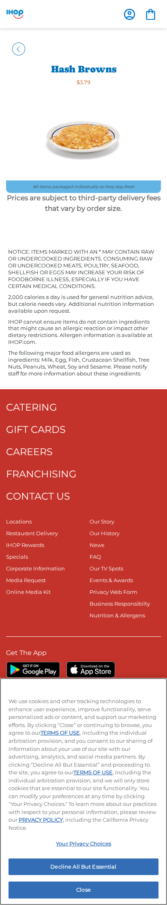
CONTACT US (38, 496)
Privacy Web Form (113, 592)
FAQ (95, 556)
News (97, 545)
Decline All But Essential (83, 866)
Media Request (26, 580)
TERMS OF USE (60, 732)
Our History (105, 533)
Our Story (102, 521)
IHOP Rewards (25, 545)
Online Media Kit (28, 592)
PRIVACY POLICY (41, 819)
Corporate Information (35, 568)
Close (83, 889)
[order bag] (150, 13)
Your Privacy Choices (83, 843)
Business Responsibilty (120, 603)
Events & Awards (111, 580)
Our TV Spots (106, 568)
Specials (17, 556)
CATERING (31, 407)
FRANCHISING (41, 474)
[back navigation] (18, 48)
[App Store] (90, 669)
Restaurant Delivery (32, 533)
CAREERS (29, 452)
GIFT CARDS (36, 429)
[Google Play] (33, 669)
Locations (19, 521)
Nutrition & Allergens (117, 615)
